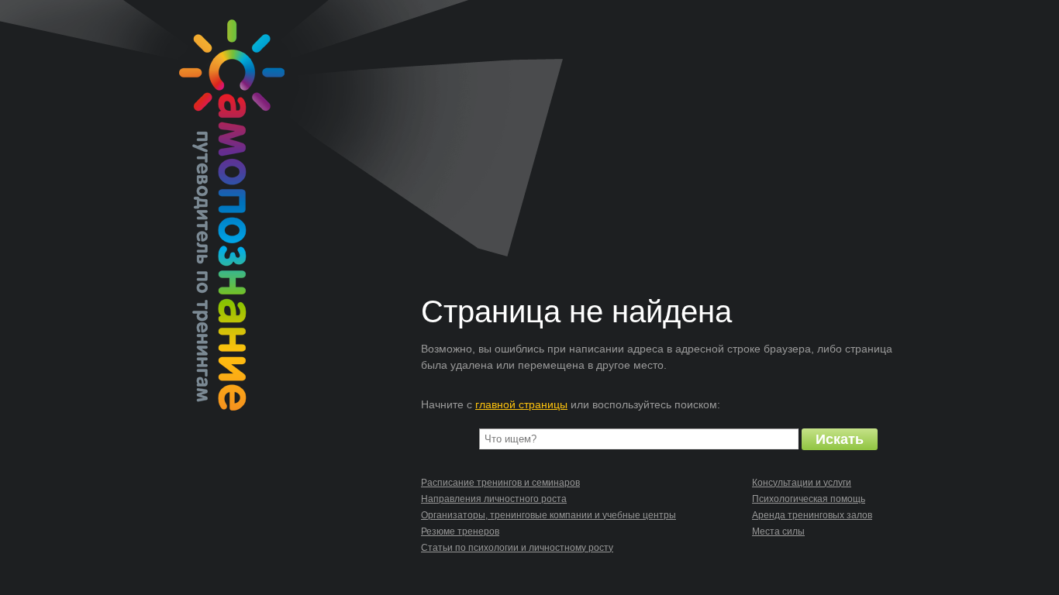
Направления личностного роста (494, 499)
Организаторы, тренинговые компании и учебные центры (548, 515)
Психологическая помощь (808, 499)
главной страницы (521, 404)
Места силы (778, 531)
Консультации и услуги (801, 482)
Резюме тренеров (460, 531)
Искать (840, 439)
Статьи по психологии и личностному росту (517, 547)
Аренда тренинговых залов (812, 515)
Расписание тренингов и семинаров (500, 482)
